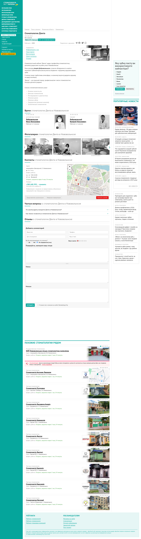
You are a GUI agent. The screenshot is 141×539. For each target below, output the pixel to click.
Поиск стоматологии (8, 35)
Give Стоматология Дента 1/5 (79, 241)
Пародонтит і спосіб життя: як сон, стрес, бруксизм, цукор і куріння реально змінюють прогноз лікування (125, 259)
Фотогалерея (30, 54)
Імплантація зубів (7, 15)
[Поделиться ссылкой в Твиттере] (82, 43)
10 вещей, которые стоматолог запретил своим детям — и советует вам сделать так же (125, 141)
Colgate (119, 72)
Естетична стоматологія (9, 31)
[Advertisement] (67, 13)
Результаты (130, 89)
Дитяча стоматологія (8, 19)
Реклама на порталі (7, 49)
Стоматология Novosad (35, 500)
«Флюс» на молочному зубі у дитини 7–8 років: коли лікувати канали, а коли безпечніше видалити (126, 239)
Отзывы (28, 58)
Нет (34, 242)
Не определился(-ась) (45, 242)
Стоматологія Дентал (34, 436)
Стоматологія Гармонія (35, 468)
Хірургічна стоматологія (9, 28)
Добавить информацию (8, 54)
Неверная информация (54, 197)
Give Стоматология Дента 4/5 (84, 241)
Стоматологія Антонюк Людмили (38, 372)
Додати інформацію (70, 523)
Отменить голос (78, 241)
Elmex (118, 81)
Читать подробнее (47, 364)
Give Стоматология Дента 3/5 (83, 241)
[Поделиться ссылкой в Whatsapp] (86, 43)
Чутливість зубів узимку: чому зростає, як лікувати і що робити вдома (126, 248)
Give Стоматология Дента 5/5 (86, 241)
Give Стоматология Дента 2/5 (81, 241)
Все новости (133, 186)
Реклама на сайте (69, 519)
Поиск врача (6, 37)
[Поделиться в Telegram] (76, 43)
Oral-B (118, 74)
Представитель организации (35, 197)
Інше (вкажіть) (121, 86)
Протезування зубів (8, 12)
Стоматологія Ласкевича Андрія (38, 404)
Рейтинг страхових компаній (35, 523)
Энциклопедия (6, 44)
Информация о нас (32, 50)
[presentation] (25, 147)
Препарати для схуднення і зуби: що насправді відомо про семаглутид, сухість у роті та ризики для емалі (126, 198)
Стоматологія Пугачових (35, 388)
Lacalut (119, 84)
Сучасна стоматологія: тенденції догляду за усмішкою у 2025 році (126, 179)
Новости (4, 42)
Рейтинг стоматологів (33, 521)
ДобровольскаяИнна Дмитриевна (33, 120)
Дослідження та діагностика (11, 22)
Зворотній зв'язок (69, 525)
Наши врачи (30, 52)
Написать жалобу (102, 197)
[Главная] (11, 3)
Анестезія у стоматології (9, 26)
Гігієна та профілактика (9, 17)
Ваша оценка (72, 241)
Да (29, 242)
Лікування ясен (6, 10)
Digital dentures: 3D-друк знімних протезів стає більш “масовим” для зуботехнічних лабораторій (126, 131)
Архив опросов (119, 93)
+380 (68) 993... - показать (36, 185)
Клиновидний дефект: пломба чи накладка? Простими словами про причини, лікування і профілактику (126, 230)
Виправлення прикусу (8, 24)
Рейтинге (35, 40)
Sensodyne (120, 76)
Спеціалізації (67, 521)
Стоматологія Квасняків (35, 484)
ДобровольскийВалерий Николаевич (78, 120)
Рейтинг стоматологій (33, 519)
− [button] (69, 169)
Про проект (67, 527)
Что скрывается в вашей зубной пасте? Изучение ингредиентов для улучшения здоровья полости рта (125, 151)
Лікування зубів (7, 8)
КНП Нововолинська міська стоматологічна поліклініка (47, 351)
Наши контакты (31, 56)
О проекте (4, 47)
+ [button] (69, 166)
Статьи (4, 39)
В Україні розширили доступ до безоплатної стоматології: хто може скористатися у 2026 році (125, 160)
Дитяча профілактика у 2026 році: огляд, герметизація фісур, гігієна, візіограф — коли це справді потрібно (125, 210)
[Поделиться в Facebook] (79, 43)
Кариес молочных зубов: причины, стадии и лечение (124, 218)
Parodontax (120, 79)
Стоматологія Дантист (34, 452)
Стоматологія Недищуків (35, 420)
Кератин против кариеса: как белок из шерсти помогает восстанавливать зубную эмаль (125, 170)
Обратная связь (6, 52)
